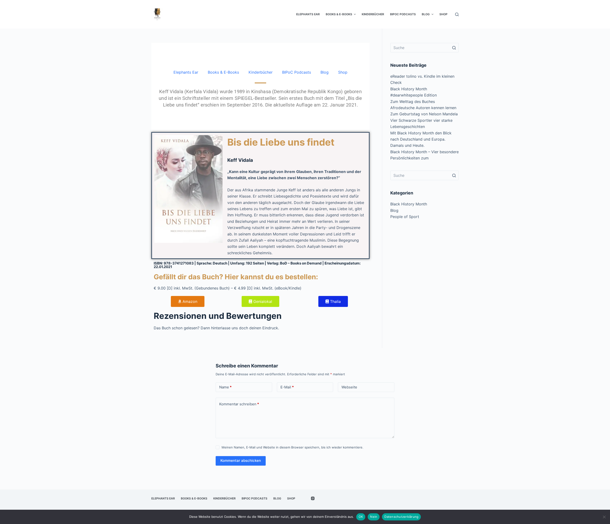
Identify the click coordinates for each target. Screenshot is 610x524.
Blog (324, 72)
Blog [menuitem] (426, 14)
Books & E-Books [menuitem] (339, 14)
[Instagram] (313, 498)
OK (361, 517)
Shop (342, 72)
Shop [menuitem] (443, 14)
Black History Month (408, 204)
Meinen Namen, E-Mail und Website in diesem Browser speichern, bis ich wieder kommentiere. (292, 447)
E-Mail (287, 387)
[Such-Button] (454, 47)
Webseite (349, 387)
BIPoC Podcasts (296, 72)
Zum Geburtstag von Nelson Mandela (424, 114)
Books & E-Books (223, 72)
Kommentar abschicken (240, 460)
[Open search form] (457, 14)
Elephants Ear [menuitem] (308, 14)
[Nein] (604, 516)
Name (225, 387)
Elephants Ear (185, 72)
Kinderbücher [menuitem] (373, 14)
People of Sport (404, 216)
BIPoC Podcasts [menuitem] (403, 14)
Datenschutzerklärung (401, 517)
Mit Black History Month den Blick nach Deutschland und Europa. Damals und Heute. (421, 139)
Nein (373, 517)
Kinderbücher (261, 72)
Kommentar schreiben (239, 404)
